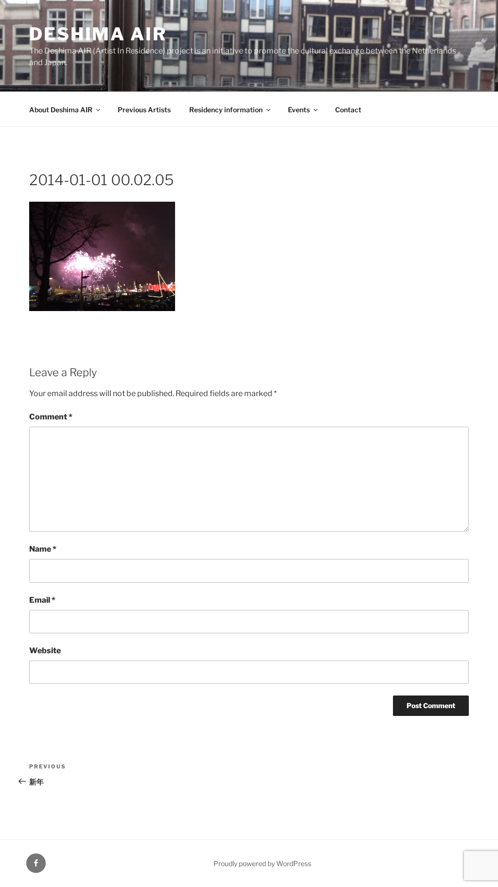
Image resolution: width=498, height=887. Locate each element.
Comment (50, 416)
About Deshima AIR (60, 109)
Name (42, 549)
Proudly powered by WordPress (262, 863)
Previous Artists (144, 109)
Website (45, 650)
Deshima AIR (98, 34)
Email (42, 600)
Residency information (226, 109)
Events (299, 109)
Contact (348, 109)
